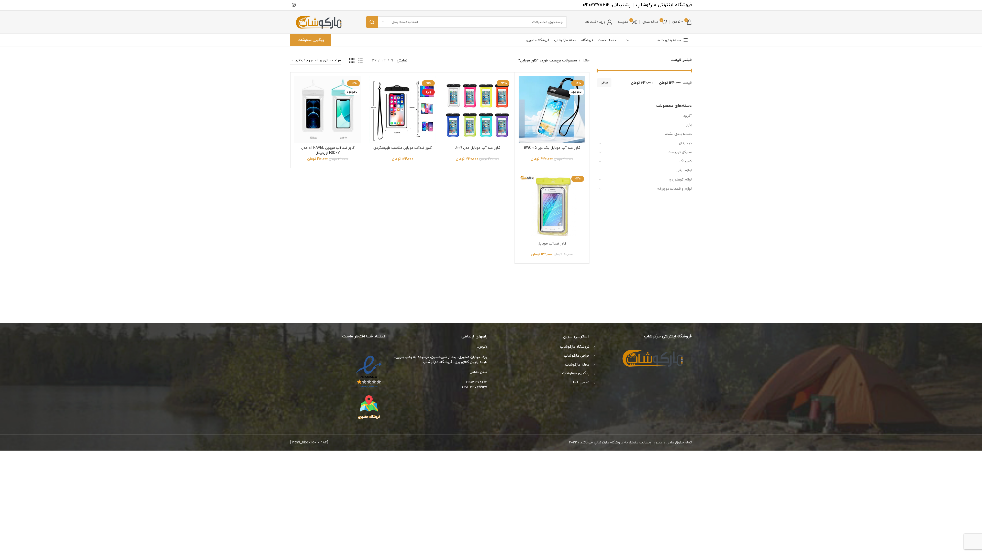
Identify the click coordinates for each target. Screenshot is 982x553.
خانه (586, 60)
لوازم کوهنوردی (680, 179)
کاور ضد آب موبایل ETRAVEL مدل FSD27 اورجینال (327, 150)
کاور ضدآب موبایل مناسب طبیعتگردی (402, 147)
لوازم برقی (684, 170)
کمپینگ (685, 161)
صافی (604, 83)
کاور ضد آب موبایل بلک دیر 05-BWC (552, 147)
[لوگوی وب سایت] (319, 21)
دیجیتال (685, 143)
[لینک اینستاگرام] (293, 5)
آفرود (687, 115)
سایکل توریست (680, 152)
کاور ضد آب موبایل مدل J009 (477, 147)
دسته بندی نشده (678, 134)
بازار (689, 124)
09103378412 (596, 5)
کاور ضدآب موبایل (552, 243)
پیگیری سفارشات (310, 40)
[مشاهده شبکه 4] (351, 60)
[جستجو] (372, 22)
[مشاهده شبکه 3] (360, 60)
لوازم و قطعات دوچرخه (674, 188)
